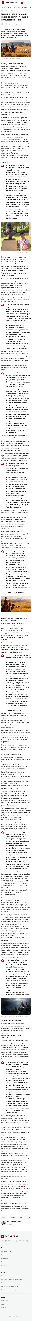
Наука (4, 1217)
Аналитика (4, 1258)
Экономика (4, 1262)
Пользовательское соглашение (11, 1276)
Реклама (4, 1307)
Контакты (4, 1304)
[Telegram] (9, 24)
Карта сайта (5, 1300)
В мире (3, 1265)
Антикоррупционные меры (9, 1286)
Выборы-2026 (12, 7)
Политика (4, 1255)
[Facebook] (13, 24)
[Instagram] (2, 24)
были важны (23, 1184)
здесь (24, 1203)
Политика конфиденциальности (11, 1279)
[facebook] (13, 1241)
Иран (20, 1217)
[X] (16, 24)
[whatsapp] (6, 24)
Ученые (12, 1217)
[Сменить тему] (23, 2)
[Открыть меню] (29, 2)
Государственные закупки (9, 1290)
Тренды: (3, 7)
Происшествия (6, 1251)
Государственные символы (10, 1283)
